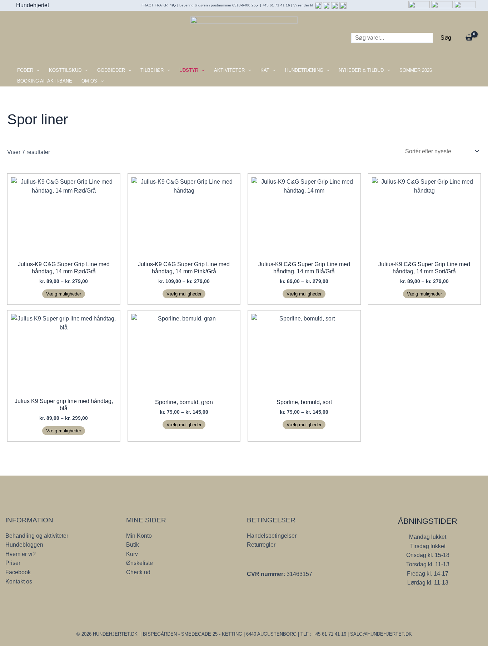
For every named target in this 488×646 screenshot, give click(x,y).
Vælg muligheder (63, 294)
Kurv (132, 554)
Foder (25, 70)
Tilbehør (152, 70)
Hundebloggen (24, 545)
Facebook (18, 572)
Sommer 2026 (415, 70)
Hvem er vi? (20, 554)
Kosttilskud (65, 70)
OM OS (89, 81)
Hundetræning (304, 70)
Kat (264, 70)
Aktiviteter (229, 70)
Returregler (261, 545)
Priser (12, 563)
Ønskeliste (139, 563)
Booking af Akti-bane (44, 81)
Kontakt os (18, 581)
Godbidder (111, 70)
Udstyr (188, 70)
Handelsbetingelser (272, 536)
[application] (36, 70)
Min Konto (139, 536)
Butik (132, 545)
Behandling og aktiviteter (36, 536)
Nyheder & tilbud (361, 70)
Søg (445, 38)
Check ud (138, 572)
